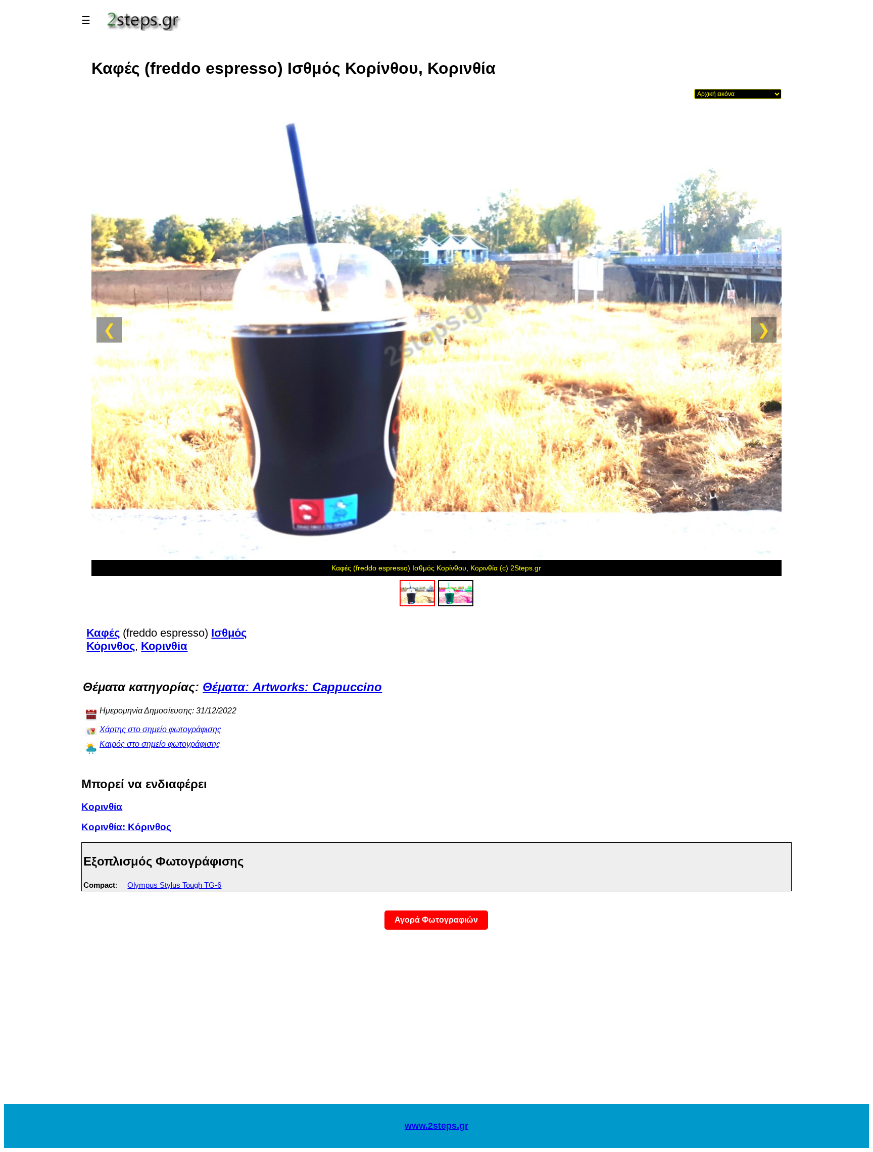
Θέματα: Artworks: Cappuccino (292, 687)
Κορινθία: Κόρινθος (126, 827)
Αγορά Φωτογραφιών (436, 920)
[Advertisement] (436, 1023)
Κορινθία (101, 806)
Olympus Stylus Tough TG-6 (174, 885)
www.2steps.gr (436, 1126)
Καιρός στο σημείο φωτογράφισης (160, 744)
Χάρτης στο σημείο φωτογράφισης (160, 729)
